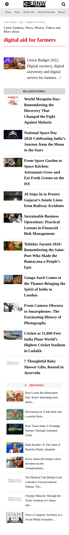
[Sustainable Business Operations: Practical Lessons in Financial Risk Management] (13, 218)
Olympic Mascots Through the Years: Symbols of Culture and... (43, 500)
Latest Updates (10, 22)
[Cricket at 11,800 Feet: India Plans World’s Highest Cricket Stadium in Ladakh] (13, 335)
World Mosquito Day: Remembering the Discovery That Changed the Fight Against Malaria (42, 110)
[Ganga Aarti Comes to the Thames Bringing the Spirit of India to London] (13, 279)
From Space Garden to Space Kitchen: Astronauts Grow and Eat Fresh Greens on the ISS (44, 172)
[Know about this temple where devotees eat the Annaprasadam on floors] (14, 462)
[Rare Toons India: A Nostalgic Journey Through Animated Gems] (14, 429)
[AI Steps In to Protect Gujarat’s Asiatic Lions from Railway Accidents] (13, 196)
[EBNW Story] (34, 4)
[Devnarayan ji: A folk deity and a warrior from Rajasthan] (14, 414)
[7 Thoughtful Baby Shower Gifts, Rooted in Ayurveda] (13, 363)
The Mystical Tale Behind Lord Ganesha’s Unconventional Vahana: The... (43, 482)
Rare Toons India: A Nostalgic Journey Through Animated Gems (42, 430)
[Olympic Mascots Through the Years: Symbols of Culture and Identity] (14, 499)
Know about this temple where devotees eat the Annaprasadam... (43, 463)
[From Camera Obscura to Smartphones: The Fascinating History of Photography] (13, 307)
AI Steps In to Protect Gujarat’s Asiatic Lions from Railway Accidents (44, 200)
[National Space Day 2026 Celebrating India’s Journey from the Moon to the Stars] (13, 134)
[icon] (7, 4)
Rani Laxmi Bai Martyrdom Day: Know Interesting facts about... (41, 397)
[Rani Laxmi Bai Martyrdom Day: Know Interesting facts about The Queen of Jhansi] (14, 395)
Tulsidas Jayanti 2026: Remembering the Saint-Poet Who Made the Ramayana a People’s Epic (44, 256)
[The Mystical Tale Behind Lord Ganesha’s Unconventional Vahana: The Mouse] (14, 480)
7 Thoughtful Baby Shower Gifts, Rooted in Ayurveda (44, 367)
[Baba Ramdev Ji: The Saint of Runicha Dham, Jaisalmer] (14, 447)
